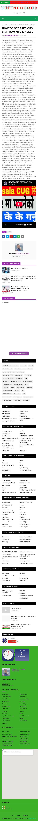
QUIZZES (16, 390)
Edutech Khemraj (24, 734)
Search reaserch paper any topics (27, 419)
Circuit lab (22, 573)
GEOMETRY (19, 378)
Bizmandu (5, 704)
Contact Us (25, 815)
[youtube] (17, 13)
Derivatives (28, 375)
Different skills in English (26, 552)
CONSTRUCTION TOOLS (26, 502)
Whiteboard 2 (25, 400)
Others (12, 387)
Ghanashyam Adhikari (11, 35)
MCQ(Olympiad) (27, 381)
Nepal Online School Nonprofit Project (25, 441)
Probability (29, 387)
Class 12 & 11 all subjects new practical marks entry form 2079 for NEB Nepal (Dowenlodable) (23, 278)
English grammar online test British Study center (27, 555)
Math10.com (5, 517)
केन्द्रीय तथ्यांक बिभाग (25, 542)
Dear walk (22, 433)
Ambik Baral (5, 732)
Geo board (5, 507)
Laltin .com (5, 709)
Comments (8, 809)
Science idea (5, 443)
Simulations (17, 394)
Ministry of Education (8, 465)
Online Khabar (23, 709)
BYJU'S (21, 431)
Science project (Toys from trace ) (27, 445)
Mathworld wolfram (25, 524)
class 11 (17, 369)
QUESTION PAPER (7, 390)
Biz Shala (22, 701)
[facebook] (14, 13)
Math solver (23, 515)
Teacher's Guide (7, 397)
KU (20, 463)
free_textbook (6, 485)
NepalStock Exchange (8, 716)
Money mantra (6, 721)
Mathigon (22, 517)
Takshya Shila (5, 450)
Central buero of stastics (26, 537)
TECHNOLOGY (17, 397)
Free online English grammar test (10, 557)
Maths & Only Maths (7, 519)
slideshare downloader (26, 492)
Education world (6, 554)
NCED (21, 465)
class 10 (31, 366)
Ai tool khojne (6, 414)
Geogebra (22, 507)
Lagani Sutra (5, 718)
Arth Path (4, 699)
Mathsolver (5, 524)
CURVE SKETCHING (7, 505)
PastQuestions (20, 387)
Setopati (22, 711)
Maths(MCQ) (23, 522)
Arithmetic (23, 366)
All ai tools (22, 414)
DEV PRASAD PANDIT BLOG (9, 552)
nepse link (4, 723)
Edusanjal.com (24, 480)
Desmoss (22, 505)
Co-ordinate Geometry (9, 372)
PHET (3, 490)
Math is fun (22, 512)
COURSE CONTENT (8, 375)
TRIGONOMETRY (7, 400)
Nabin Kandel (23, 741)
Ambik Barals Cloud (25, 732)
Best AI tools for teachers (19, 268)
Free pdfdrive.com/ (25, 483)
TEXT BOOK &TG (28, 397)
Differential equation (8, 378)
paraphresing (23, 487)
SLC (24, 394)
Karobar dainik (6, 706)
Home (3, 24)
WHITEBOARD (16, 608)
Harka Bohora (6, 739)
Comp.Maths (20, 372)
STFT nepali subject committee (7, 591)
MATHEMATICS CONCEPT (26, 436)
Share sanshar (23, 694)
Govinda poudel (24, 736)
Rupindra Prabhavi (25, 744)
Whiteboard (17, 400)
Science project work (7, 445)
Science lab (5, 578)
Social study (5, 537)
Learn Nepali (22, 593)
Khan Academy (6, 436)
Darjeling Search (6, 596)
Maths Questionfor (7, 522)
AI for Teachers (6, 411)
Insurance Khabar (24, 699)
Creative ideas (6, 433)
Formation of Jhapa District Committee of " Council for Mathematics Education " (20, 288)
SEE (23, 390)
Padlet (3, 487)
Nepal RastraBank (24, 716)
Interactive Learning (7, 510)
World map (5, 542)
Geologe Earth (6, 539)
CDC (3, 460)
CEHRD (22, 460)
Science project (24, 578)
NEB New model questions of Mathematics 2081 (21, 625)
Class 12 (23, 369)
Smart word (5, 563)
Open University (24, 468)
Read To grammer (24, 561)
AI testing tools (24, 411)
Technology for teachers (26, 563)
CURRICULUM (18, 375)
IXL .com (22, 510)
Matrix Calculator (6, 527)
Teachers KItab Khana (25, 470)
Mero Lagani (5, 694)
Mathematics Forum (7, 741)
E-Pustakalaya (6, 480)
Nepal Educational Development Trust (7, 744)
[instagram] (24, 13)
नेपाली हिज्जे (22, 591)
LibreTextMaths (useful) (8, 512)
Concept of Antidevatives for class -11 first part (23, 617)
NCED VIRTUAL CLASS (8, 441)
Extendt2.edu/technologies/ (9, 736)
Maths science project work (27, 438)
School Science (24, 576)
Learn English (23, 558)
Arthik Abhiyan (23, 704)
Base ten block (6, 502)
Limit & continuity (16, 381)
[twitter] (20, 13)
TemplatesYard (32, 818)
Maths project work (25, 519)
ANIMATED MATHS (7, 431)
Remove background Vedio (9, 418)
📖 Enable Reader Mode (19, 353)
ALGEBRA (5, 366)
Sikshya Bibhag (6, 470)
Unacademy (23, 450)
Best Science (5, 573)
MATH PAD (5, 515)
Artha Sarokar (6, 701)
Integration (6, 381)
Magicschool (23, 416)
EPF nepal (4, 463)
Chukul (21, 718)
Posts (7, 807)
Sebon (21, 713)
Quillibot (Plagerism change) (27, 490)
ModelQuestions (18, 384)
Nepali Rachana (24, 598)
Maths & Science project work (10, 438)
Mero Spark (23, 485)
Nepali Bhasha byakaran (26, 596)
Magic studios (6, 416)
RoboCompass (24, 527)
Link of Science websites (8, 576)
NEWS (7, 24)
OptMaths (5, 387)
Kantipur (4, 713)
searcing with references (8, 421)
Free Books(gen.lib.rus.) (8, 483)
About (18, 815)
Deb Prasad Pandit (7, 734)
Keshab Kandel (24, 739)
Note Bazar (23, 706)
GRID (26, 378)
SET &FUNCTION (7, 394)
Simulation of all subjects (9, 492)
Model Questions (7, 384)
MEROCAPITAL (23, 721)
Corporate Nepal (6, 696)
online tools (5, 561)
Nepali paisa (23, 696)
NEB (3, 468)
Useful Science (6, 581)
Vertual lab (22, 581)
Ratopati (4, 711)
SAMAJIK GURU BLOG (25, 539)
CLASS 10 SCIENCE (7, 369)
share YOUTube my (8, 448)
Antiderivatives (14, 366)
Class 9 (30, 369)
